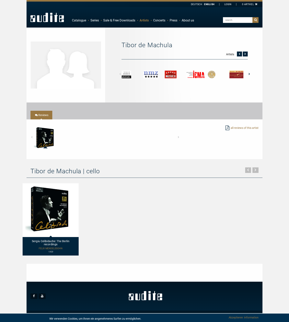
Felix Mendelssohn (51, 248)
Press (173, 20)
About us (188, 20)
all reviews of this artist (245, 127)
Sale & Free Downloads (119, 20)
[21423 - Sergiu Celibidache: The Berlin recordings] (44, 137)
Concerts (159, 20)
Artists (144, 20)
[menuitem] (79, 20)
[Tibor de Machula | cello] (65, 64)
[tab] (41, 115)
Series (94, 20)
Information (251, 317)
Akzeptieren (236, 317)
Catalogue (79, 20)
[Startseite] (47, 17)
